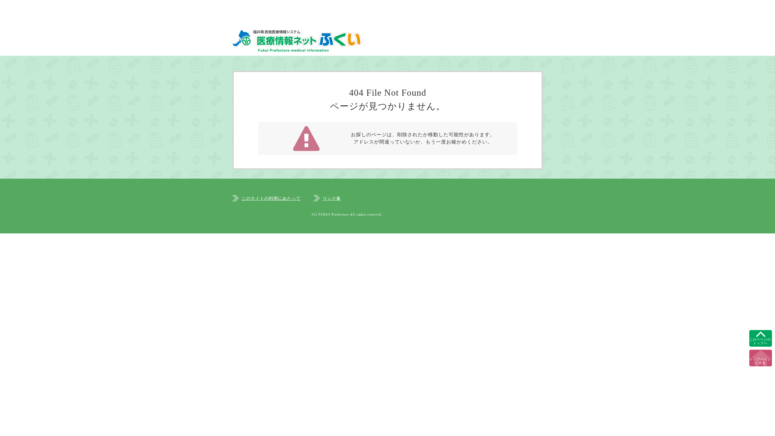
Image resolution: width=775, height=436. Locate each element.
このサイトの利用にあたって (271, 198)
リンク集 (332, 198)
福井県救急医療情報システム (297, 41)
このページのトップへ (760, 341)
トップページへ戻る (760, 361)
